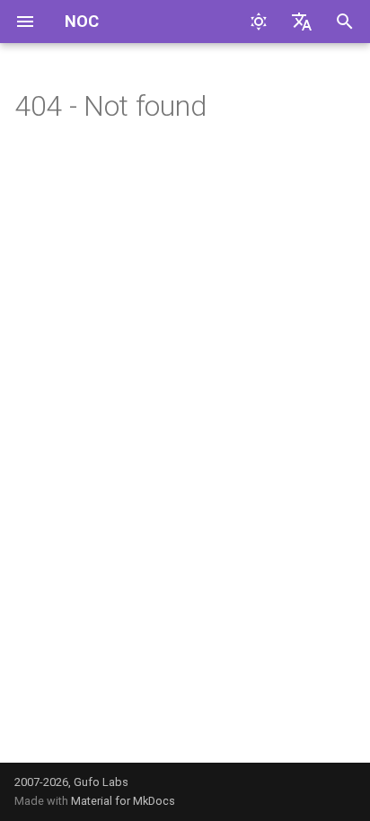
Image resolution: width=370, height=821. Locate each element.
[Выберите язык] (302, 21)
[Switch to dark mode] (259, 21)
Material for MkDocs (123, 801)
